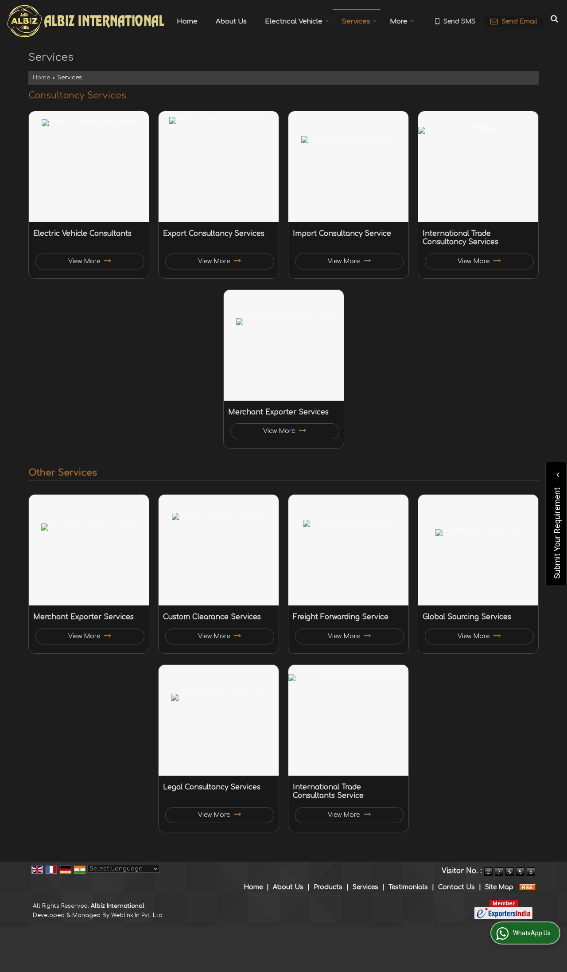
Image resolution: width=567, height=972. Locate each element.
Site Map (499, 887)
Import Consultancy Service (342, 234)
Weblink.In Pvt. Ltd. (137, 915)
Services (356, 21)
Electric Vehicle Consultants (82, 234)
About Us (231, 21)
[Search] (553, 18)
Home (187, 21)
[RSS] (528, 887)
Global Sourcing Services (467, 617)
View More (85, 261)
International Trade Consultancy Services (460, 238)
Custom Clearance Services (212, 617)
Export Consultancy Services (213, 234)
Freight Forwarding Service (340, 617)
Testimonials (408, 887)
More (399, 21)
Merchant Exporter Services (278, 412)
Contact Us (456, 887)
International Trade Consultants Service (328, 791)
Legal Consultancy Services (211, 787)
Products (328, 887)
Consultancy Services (77, 96)
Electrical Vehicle (293, 21)
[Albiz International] (85, 21)
